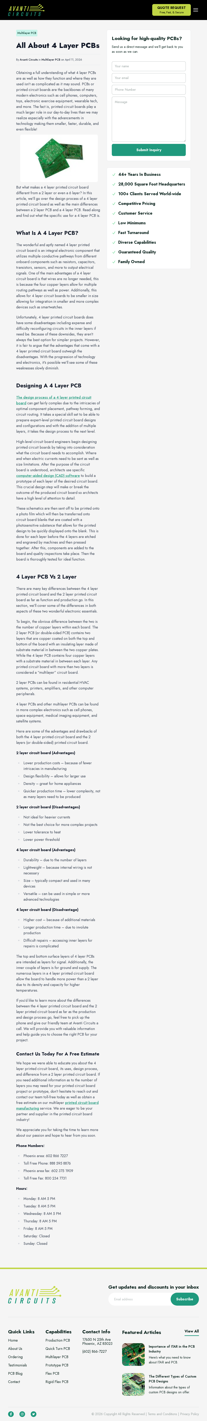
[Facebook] (11, 1414)
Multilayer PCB (50, 60)
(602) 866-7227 (94, 1351)
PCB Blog (15, 1373)
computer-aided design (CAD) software (48, 475)
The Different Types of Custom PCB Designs (172, 1379)
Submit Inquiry (148, 150)
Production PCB (57, 1340)
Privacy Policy (189, 1414)
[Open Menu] (195, 10)
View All (192, 1331)
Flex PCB (52, 1373)
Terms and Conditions (162, 1414)
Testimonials (17, 1365)
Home (13, 1340)
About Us (15, 1348)
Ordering (15, 1357)
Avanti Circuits (29, 60)
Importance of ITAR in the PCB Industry (172, 1349)
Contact (14, 1381)
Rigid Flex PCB (56, 1381)
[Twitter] (33, 1414)
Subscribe (184, 1299)
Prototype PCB (56, 1365)
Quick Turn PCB (57, 1348)
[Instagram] (22, 1414)
